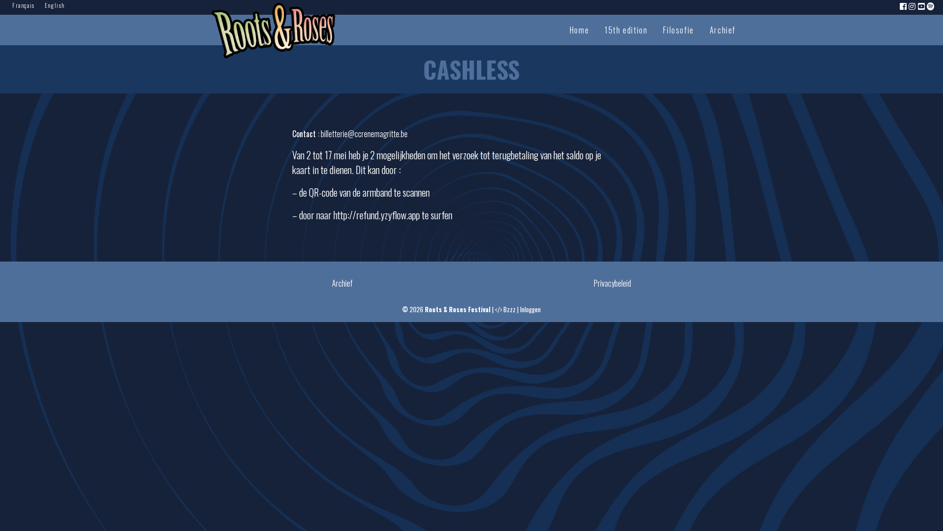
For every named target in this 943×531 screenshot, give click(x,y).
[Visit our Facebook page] (904, 6)
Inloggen (530, 309)
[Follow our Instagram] (912, 6)
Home (579, 30)
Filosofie (678, 30)
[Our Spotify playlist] (931, 6)
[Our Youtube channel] (922, 6)
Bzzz (509, 309)
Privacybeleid (612, 283)
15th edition (626, 30)
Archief (723, 30)
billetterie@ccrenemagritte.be (364, 134)
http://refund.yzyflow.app (376, 214)
